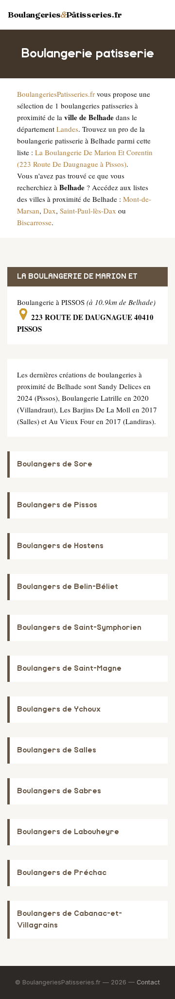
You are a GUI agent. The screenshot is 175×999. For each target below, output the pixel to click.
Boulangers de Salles (56, 750)
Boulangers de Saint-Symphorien (79, 627)
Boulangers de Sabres (59, 791)
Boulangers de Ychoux (59, 709)
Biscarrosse (34, 222)
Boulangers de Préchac (61, 872)
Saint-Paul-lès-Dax (88, 210)
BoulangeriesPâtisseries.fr (65, 14)
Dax (49, 210)
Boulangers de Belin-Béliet (67, 586)
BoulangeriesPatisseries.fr (56, 94)
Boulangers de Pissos (57, 505)
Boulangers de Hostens (60, 546)
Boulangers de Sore (54, 464)
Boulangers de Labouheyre (68, 832)
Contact (148, 982)
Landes (67, 129)
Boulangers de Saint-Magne (69, 668)
